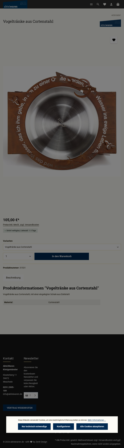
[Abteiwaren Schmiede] (110, 23)
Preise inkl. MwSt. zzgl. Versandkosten (21, 224)
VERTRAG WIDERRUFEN (20, 407)
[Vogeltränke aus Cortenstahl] (62, 121)
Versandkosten (105, 440)
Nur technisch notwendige (34, 426)
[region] (62, 121)
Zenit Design (41, 442)
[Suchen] (98, 4)
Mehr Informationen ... (97, 420)
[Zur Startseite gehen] (15, 4)
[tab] (13, 277)
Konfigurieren (63, 426)
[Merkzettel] (105, 4)
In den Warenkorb (62, 256)
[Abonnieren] (35, 395)
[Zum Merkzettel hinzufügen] (113, 40)
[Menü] (91, 4)
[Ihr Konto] (111, 4)
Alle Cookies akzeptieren (92, 426)
